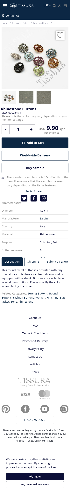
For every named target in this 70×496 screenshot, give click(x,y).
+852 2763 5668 (35, 420)
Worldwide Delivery (35, 155)
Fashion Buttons (23, 297)
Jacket (5, 301)
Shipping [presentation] (33, 261)
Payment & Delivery (35, 341)
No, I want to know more (35, 484)
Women (40, 297)
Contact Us (12, 15)
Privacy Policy (35, 349)
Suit (62, 297)
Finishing (53, 297)
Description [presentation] (12, 261)
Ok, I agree (35, 476)
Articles (35, 364)
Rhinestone (25, 301)
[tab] (12, 261)
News (35, 372)
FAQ (35, 325)
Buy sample (35, 168)
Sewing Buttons (38, 293)
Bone (13, 301)
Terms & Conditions (35, 333)
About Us (35, 318)
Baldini (44, 218)
